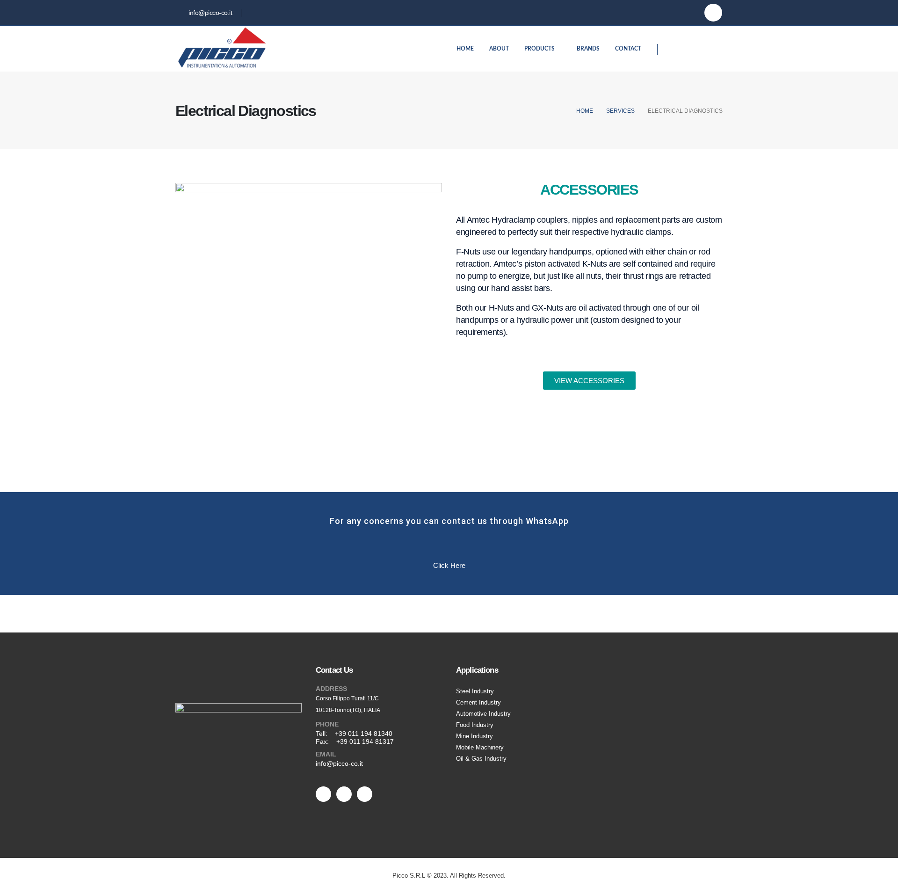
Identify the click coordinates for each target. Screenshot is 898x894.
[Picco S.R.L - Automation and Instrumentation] (222, 49)
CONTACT (628, 48)
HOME (465, 48)
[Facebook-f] (344, 794)
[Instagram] (713, 13)
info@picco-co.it (339, 763)
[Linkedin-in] (323, 794)
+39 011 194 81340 (363, 733)
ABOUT (499, 48)
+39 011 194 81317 (365, 741)
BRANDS (588, 48)
